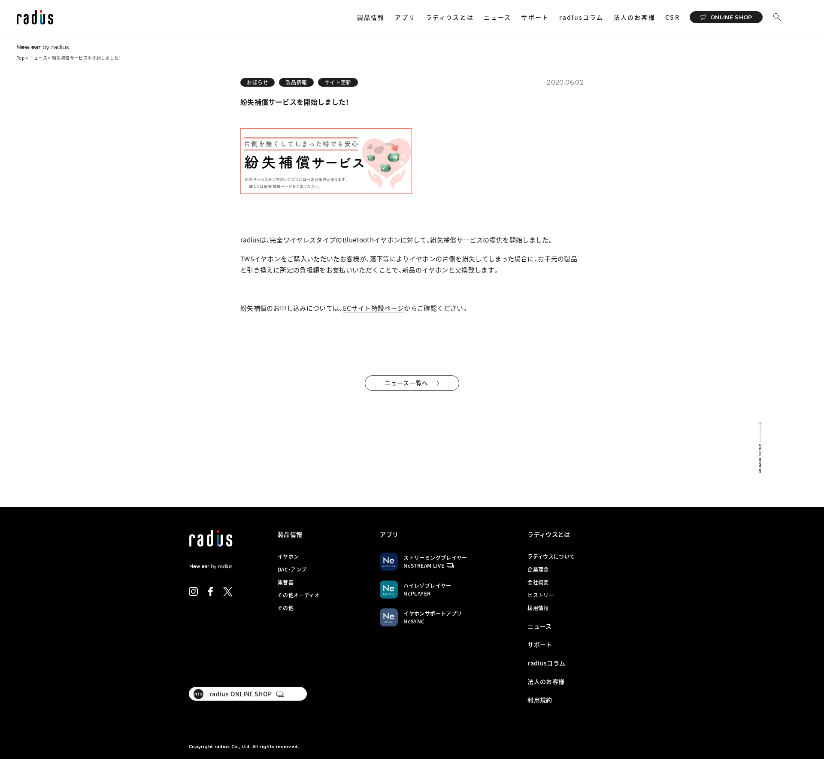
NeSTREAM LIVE (423, 565)
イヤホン (288, 556)
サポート (534, 17)
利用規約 (539, 699)
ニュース (497, 17)
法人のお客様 (634, 17)
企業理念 (537, 569)
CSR (672, 17)
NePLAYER (416, 593)
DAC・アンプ (292, 569)
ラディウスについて (551, 556)
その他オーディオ (299, 595)
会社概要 (537, 582)
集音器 (286, 582)
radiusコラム (581, 17)
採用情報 (537, 608)
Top (20, 57)
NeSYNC (413, 621)
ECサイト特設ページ (373, 308)
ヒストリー (540, 595)
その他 (286, 608)
